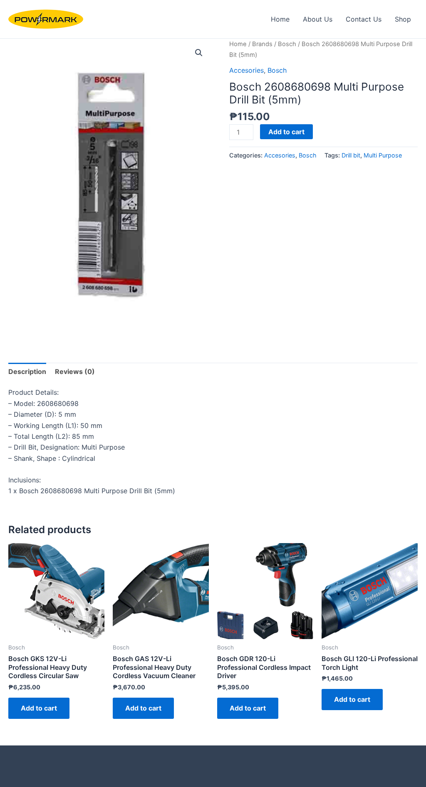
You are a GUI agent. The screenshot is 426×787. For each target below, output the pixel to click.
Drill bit (351, 155)
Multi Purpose (383, 155)
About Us (317, 19)
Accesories (246, 70)
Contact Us (363, 19)
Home (280, 19)
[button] (198, 52)
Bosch (287, 44)
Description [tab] (27, 371)
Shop (403, 19)
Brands (262, 44)
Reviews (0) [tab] (75, 371)
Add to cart (286, 132)
